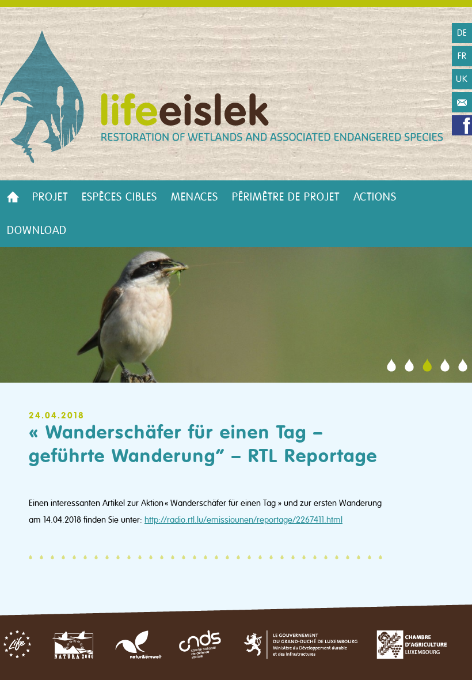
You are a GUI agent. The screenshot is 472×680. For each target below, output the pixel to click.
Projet (50, 197)
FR (462, 56)
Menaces (194, 197)
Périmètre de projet (286, 197)
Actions (375, 197)
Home (12, 197)
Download (37, 230)
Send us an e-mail (462, 102)
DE (462, 33)
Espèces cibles (119, 197)
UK (462, 79)
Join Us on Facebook (462, 125)
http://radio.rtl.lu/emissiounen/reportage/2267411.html (243, 520)
